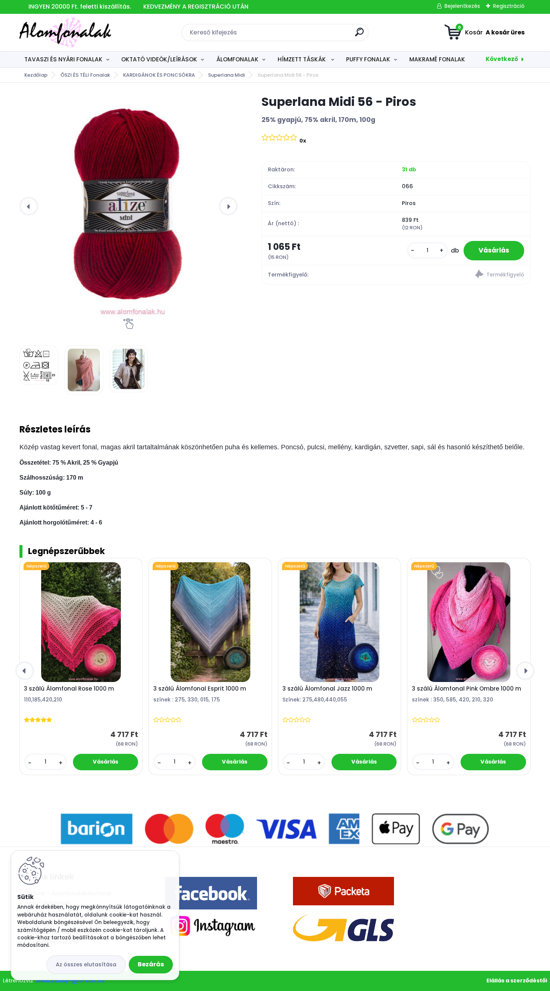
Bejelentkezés (462, 6)
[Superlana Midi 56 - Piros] (128, 206)
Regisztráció (509, 6)
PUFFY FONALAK (368, 59)
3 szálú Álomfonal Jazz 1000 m (327, 688)
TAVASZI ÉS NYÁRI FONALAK (63, 59)
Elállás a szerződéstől (516, 980)
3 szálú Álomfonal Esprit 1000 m (199, 688)
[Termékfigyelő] (463, 275)
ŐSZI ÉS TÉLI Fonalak (85, 75)
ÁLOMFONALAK (237, 59)
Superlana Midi (226, 75)
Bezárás (151, 964)
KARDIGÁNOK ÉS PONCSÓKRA (159, 75)
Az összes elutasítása (86, 964)
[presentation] (28, 206)
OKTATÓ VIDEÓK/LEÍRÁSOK (159, 59)
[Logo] (65, 32)
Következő (502, 59)
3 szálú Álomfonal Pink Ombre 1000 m (466, 688)
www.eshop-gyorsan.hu (70, 980)
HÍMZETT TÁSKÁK (302, 59)
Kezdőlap (36, 75)
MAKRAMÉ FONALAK (437, 59)
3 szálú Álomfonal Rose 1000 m (69, 688)
